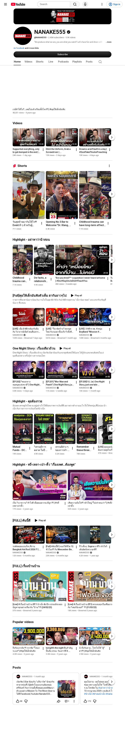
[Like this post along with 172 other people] (85, 701)
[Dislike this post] (25, 701)
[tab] (17, 61)
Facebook (20, 48)
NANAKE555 (18, 335)
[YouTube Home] (18, 4)
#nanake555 (112, 694)
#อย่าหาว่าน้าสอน (106, 688)
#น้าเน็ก (88, 694)
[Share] (59, 701)
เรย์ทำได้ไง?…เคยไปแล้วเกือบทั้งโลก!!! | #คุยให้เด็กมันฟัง (39, 109)
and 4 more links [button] (32, 48)
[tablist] (62, 61)
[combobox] (54, 4)
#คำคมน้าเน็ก (98, 694)
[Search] (75, 4)
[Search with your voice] (85, 4)
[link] (45, 690)
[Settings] (102, 4)
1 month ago (39, 676)
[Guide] (5, 4)
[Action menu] (74, 701)
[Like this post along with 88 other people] (17, 701)
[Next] (112, 137)
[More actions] (43, 150)
